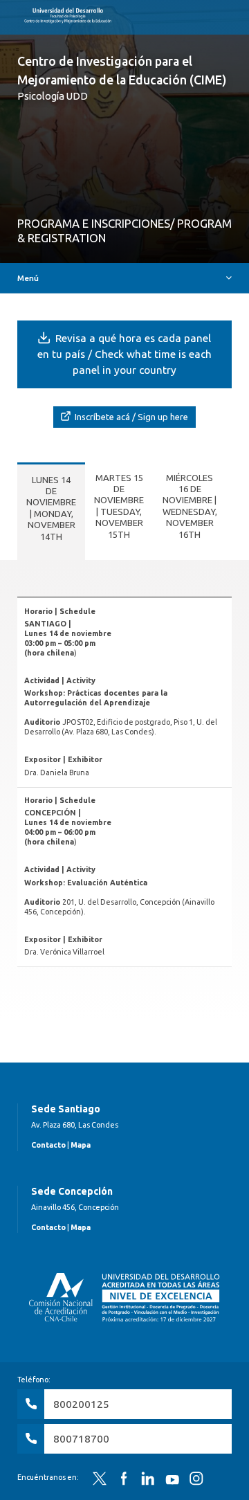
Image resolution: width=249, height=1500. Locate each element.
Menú (28, 277)
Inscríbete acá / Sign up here (130, 417)
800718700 (81, 1439)
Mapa (81, 1145)
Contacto (48, 1145)
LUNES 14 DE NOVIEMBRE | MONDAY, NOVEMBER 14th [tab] (51, 508)
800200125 (81, 1404)
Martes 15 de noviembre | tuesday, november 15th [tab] (119, 506)
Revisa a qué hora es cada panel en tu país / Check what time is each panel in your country (124, 354)
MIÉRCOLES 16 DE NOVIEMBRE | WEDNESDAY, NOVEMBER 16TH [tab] (190, 506)
